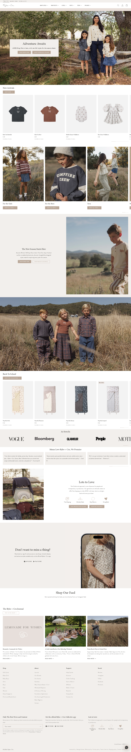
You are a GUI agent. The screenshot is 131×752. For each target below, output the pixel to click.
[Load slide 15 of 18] (124, 466)
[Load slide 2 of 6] (123, 212)
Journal (37, 672)
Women (5, 690)
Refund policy (88, 749)
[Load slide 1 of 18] (109, 466)
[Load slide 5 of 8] (124, 427)
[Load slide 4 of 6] (125, 212)
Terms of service (104, 749)
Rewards (68, 690)
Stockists (37, 681)
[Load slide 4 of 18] (113, 466)
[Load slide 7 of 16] (118, 141)
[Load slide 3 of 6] (124, 212)
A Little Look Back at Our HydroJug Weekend (58, 649)
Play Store (38, 561)
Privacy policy (96, 749)
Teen (4, 687)
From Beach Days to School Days (97, 649)
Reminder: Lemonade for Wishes (12, 649)
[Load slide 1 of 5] (123, 445)
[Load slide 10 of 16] (121, 141)
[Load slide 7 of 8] (126, 427)
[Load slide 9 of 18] (118, 466)
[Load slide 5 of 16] (116, 141)
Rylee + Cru (10, 749)
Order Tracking (70, 678)
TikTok (99, 678)
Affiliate (68, 684)
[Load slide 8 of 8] (128, 427)
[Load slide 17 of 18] (126, 466)
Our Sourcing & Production (42, 697)
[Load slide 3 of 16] (114, 141)
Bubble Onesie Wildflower (72, 134)
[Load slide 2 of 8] (121, 427)
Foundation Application (41, 693)
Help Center (69, 672)
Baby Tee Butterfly (7, 134)
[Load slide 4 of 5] (126, 445)
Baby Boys (6, 678)
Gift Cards (6, 672)
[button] (44, 5)
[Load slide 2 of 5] (124, 445)
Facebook (100, 681)
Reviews (100, 672)
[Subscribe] (40, 726)
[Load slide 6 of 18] (115, 466)
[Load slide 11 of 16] (122, 141)
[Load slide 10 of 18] (119, 466)
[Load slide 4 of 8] (123, 427)
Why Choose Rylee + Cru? (42, 684)
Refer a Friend (70, 687)
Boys (4, 684)
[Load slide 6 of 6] (128, 212)
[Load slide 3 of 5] (125, 445)
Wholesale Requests (40, 687)
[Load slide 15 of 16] (126, 141)
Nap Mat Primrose (39, 421)
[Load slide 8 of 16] (119, 141)
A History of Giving (40, 690)
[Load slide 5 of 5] (128, 445)
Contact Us (69, 697)
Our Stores (38, 678)
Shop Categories (7, 693)
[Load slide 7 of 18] (116, 466)
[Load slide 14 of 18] (123, 466)
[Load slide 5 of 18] (114, 466)
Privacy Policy (32, 731)
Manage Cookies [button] (80, 749)
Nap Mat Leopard (102, 421)
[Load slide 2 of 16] (113, 141)
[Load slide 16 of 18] (125, 466)
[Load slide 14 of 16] (125, 141)
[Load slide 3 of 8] (122, 427)
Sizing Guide (69, 693)
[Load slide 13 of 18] (122, 466)
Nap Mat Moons (70, 421)
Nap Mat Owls (6, 421)
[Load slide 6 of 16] (117, 141)
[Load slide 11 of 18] (120, 466)
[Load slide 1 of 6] (122, 212)
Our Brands (38, 675)
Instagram (101, 675)
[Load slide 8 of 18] (117, 466)
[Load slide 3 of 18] (111, 466)
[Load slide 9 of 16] (120, 141)
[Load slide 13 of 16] (124, 141)
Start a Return (70, 681)
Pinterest (100, 684)
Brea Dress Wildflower (103, 134)
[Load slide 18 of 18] (128, 466)
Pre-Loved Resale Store (9, 697)
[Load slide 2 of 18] (110, 466)
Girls (4, 681)
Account (68, 675)
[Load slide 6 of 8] (125, 427)
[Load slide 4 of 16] (115, 141)
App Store (29, 561)
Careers (37, 703)
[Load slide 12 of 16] (123, 141)
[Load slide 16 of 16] (128, 141)
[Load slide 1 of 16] (111, 141)
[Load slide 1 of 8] (120, 427)
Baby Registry (39, 700)
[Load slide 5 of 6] (126, 212)
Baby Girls (6, 675)
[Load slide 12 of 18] (121, 466)
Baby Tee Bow (38, 134)
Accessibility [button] (73, 749)
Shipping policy (113, 749)
